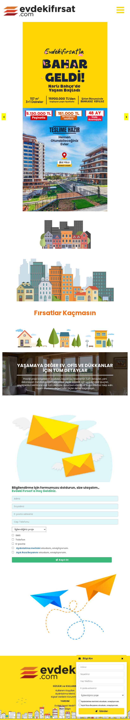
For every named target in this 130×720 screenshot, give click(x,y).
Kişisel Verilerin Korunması (65, 696)
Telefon (20, 539)
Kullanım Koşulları (65, 690)
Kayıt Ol (63, 559)
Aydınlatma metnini (90, 701)
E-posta (20, 543)
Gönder (103, 711)
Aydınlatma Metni (65, 693)
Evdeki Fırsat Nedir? (65, 705)
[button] (126, 116)
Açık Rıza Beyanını (89, 705)
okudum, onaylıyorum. (100, 701)
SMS (18, 535)
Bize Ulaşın (65, 708)
